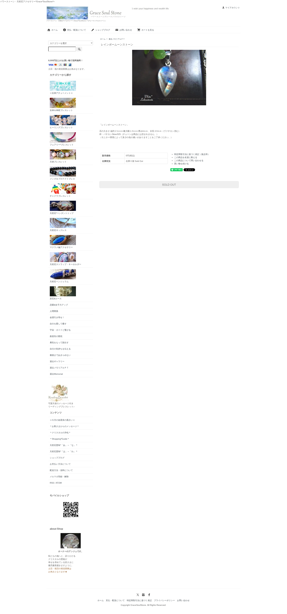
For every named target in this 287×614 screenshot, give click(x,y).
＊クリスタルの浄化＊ (60, 432)
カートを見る (147, 30)
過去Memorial (56, 374)
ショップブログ (102, 30)
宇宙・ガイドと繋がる (60, 330)
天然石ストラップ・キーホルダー (65, 264)
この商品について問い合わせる (188, 160)
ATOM (59, 483)
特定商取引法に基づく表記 (139, 600)
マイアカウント (232, 7)
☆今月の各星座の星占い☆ (62, 420)
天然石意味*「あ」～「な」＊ (64, 445)
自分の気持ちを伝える (60, 349)
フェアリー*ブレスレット (62, 144)
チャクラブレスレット (60, 196)
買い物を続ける (181, 163)
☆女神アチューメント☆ (61, 93)
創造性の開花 (56, 336)
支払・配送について (76, 30)
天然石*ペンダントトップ (62, 213)
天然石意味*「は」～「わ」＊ (64, 451)
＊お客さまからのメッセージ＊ (64, 426)
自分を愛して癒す (58, 323)
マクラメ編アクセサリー (61, 247)
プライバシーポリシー (164, 600)
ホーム (54, 30)
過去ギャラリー (57, 361)
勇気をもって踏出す (59, 342)
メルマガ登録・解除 (59, 476)
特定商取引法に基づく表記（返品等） (192, 154)
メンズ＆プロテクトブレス (62, 179)
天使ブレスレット (58, 161)
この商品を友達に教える (185, 157)
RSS (52, 483)
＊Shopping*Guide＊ (59, 439)
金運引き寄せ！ (57, 317)
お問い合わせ (125, 30)
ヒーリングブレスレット (61, 127)
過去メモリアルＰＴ (117, 39)
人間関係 (54, 311)
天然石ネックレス (58, 230)
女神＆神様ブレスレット (61, 110)
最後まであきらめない (60, 355)
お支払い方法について (60, 464)
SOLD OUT (169, 184)
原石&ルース (56, 298)
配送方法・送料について (61, 470)
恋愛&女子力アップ (59, 305)
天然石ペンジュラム (59, 281)
